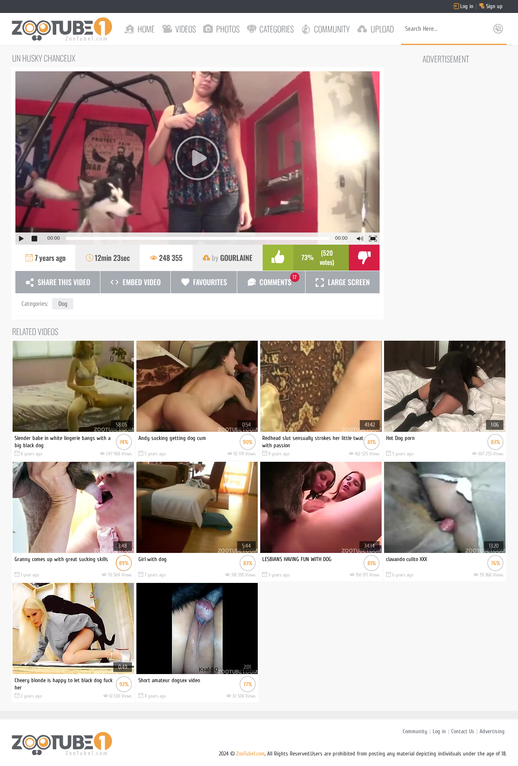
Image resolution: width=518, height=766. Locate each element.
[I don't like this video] (364, 258)
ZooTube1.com (250, 753)
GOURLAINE (236, 257)
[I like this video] (278, 258)
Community (415, 731)
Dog (62, 303)
